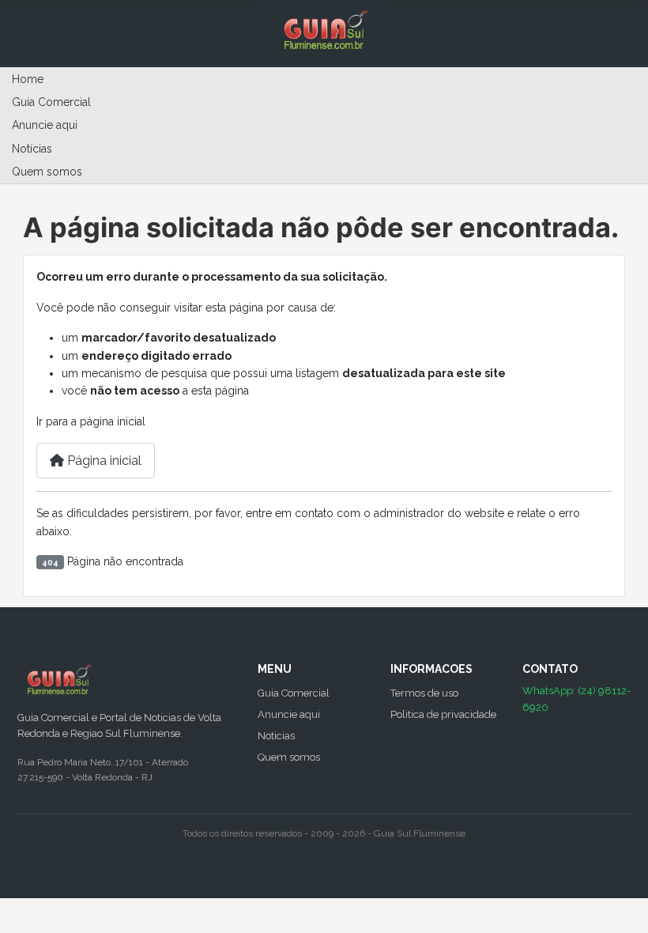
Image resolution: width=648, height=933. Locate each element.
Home (27, 79)
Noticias (276, 736)
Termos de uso (424, 693)
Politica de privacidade (443, 714)
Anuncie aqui (44, 125)
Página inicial (102, 460)
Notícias (32, 148)
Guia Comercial (51, 102)
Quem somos (47, 171)
